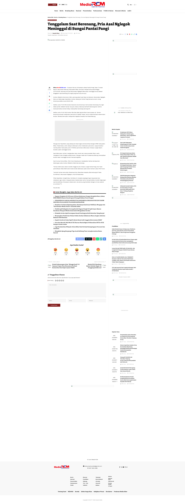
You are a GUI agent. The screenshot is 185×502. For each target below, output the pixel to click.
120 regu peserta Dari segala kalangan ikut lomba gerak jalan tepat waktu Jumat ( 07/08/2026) (124, 269)
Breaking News (52, 20)
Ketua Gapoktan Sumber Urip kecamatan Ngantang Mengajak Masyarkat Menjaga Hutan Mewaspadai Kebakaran (128, 348)
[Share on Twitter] (127, 34)
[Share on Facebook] (125, 34)
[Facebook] (59, 4)
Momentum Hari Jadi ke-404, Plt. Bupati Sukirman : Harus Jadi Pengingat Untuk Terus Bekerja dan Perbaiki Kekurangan (128, 167)
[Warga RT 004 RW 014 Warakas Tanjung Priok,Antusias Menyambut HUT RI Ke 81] (115, 360)
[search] (128, 4)
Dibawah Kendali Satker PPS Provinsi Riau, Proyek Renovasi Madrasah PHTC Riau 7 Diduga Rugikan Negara (128, 189)
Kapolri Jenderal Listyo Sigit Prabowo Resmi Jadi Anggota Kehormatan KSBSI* (78, 220)
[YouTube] (63, 4)
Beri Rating (50, 280)
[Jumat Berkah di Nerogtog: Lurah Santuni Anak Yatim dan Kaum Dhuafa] (115, 370)
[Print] (136, 34)
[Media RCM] (92, 4)
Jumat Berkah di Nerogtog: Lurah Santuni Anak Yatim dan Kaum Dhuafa (127, 369)
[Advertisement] (80, 131)
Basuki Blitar (56, 33)
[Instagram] (65, 4)
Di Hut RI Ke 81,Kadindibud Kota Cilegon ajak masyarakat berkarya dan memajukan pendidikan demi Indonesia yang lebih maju (124, 241)
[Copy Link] (134, 34)
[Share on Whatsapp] (132, 34)
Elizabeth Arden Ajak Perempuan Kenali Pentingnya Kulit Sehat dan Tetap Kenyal (79, 213)
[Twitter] (61, 4)
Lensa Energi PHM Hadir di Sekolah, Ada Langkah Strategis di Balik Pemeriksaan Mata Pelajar (123, 250)
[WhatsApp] (66, 4)
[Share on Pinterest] (130, 34)
